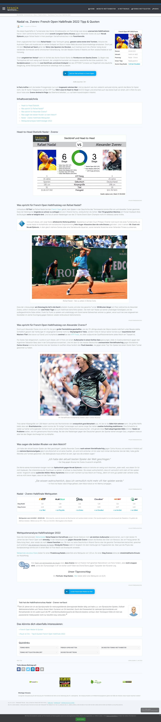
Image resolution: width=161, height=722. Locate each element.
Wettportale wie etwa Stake (27, 553)
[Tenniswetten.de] (13, 9)
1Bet (75, 576)
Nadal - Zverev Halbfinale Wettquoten (35, 118)
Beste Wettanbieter (107, 9)
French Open (56, 209)
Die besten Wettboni (69, 652)
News (156, 9)
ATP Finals (75, 334)
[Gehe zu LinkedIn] (33, 669)
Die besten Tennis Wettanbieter (113, 647)
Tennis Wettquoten (141, 9)
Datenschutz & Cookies (67, 702)
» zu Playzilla (60, 510)
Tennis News (25, 647)
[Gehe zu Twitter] (28, 669)
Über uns (50, 702)
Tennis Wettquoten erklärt (31, 652)
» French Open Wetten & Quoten (31, 629)
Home (92, 9)
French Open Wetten (69, 647)
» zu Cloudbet (99, 510)
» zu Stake (79, 510)
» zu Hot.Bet (117, 510)
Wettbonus (124, 9)
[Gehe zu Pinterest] (37, 669)
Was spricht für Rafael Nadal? (32, 109)
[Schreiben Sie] (42, 669)
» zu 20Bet (134, 510)
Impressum (57, 702)
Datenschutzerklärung (112, 716)
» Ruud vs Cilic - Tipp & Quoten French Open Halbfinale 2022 (42, 634)
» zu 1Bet (42, 510)
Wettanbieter (40, 537)
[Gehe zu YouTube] (23, 669)
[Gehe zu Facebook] (19, 669)
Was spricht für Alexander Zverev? (34, 112)
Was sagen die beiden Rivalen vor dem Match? (39, 115)
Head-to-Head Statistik (30, 105)
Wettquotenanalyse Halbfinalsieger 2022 (36, 121)
